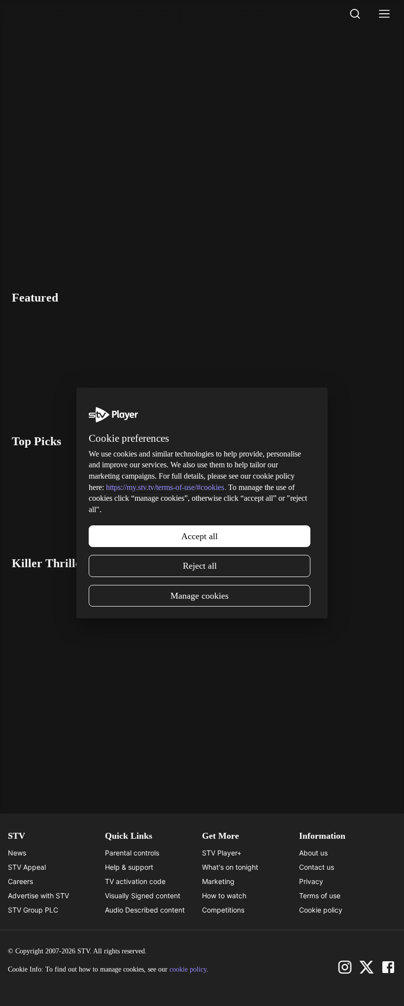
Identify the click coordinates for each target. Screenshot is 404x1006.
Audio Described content (145, 910)
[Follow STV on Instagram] (345, 967)
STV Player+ (221, 853)
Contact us (316, 867)
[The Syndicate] (241, 496)
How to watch (224, 895)
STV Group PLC (33, 910)
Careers (20, 881)
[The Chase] (86, 496)
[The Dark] (241, 675)
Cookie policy (320, 910)
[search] (355, 14)
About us (313, 853)
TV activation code (135, 881)
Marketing (218, 881)
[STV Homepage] (35, 13)
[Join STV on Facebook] (388, 967)
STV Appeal (27, 867)
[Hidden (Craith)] (298, 363)
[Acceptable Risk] (105, 363)
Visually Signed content (142, 895)
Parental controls (132, 853)
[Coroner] (86, 675)
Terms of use (319, 895)
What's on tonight (230, 867)
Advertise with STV (38, 895)
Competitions (223, 910)
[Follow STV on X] (366, 967)
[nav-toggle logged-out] (384, 14)
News (17, 853)
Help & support (129, 867)
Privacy (311, 881)
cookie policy (187, 969)
